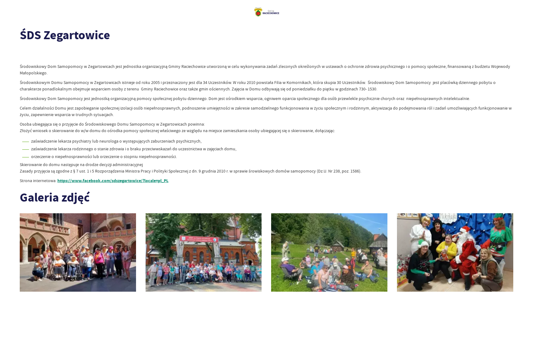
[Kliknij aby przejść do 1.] (78, 252)
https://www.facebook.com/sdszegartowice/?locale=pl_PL (112, 181)
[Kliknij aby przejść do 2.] (329, 252)
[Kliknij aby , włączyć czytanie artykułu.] (25, 54)
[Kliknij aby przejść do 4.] (204, 252)
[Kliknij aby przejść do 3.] (455, 252)
